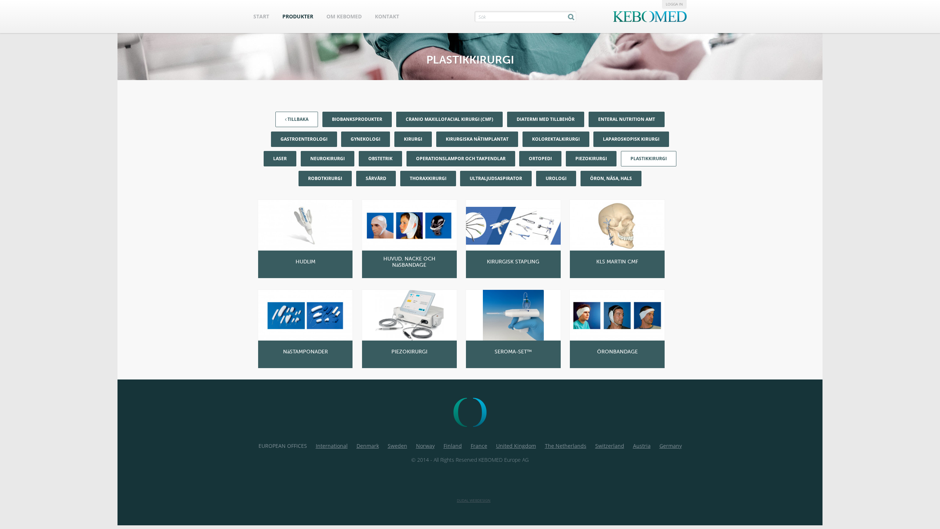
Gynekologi (365, 139)
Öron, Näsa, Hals (611, 178)
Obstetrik (380, 158)
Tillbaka (297, 119)
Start (261, 16)
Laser (280, 158)
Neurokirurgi (327, 158)
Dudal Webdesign (474, 500)
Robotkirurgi (325, 178)
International (332, 445)
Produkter (297, 16)
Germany (670, 445)
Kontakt (387, 16)
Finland (453, 445)
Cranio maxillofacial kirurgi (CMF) (449, 119)
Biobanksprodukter (357, 119)
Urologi (556, 178)
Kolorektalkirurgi (556, 139)
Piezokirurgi (591, 158)
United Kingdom (516, 445)
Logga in (674, 4)
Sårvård (376, 178)
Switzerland (609, 445)
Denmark (368, 445)
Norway (425, 445)
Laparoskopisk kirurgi (631, 139)
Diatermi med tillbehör (546, 119)
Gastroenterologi (304, 139)
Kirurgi (413, 139)
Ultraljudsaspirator (496, 178)
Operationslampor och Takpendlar (461, 158)
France (479, 445)
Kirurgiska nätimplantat (477, 139)
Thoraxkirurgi (428, 178)
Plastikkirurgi (648, 158)
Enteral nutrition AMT (626, 119)
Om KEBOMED (344, 16)
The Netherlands (565, 445)
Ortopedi (540, 158)
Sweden (397, 445)
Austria (642, 445)
